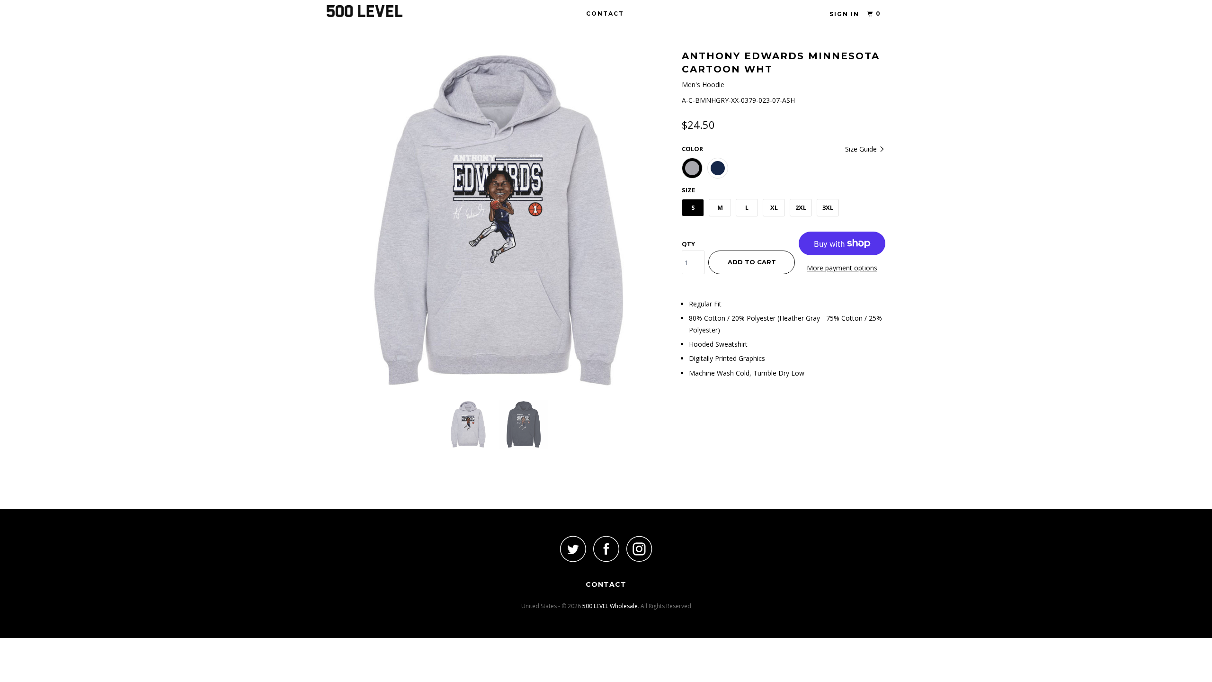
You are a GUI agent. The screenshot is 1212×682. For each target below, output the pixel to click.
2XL (800, 207)
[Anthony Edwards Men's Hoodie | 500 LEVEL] (499, 220)
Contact (605, 13)
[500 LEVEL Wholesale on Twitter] (572, 549)
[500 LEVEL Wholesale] (375, 11)
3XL (827, 207)
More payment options (842, 267)
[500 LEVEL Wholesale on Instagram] (639, 549)
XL (774, 207)
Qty (688, 244)
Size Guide (862, 148)
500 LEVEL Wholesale (610, 606)
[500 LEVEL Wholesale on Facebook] (606, 549)
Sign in (844, 14)
